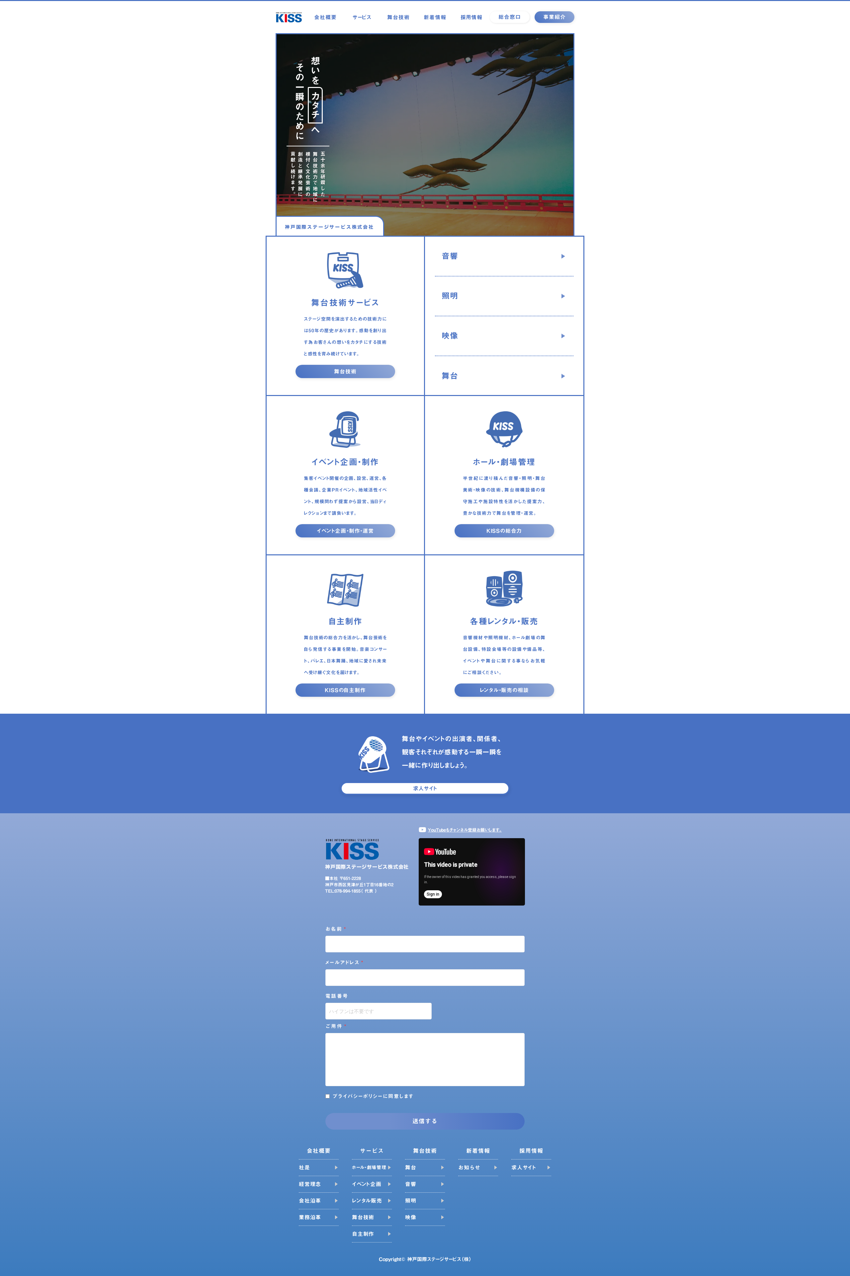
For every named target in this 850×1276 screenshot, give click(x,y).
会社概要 (325, 17)
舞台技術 (398, 17)
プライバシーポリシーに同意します (373, 1096)
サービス (362, 17)
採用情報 (471, 17)
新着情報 (435, 17)
